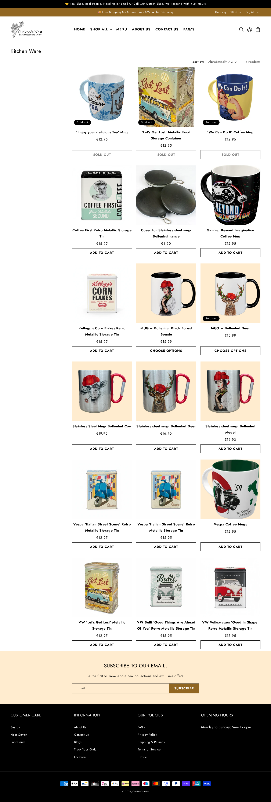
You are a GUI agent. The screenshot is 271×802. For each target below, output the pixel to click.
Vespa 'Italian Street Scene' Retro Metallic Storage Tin (102, 527)
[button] (101, 29)
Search (15, 727)
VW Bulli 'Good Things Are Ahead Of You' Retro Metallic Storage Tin (166, 625)
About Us (80, 727)
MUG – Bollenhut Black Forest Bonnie (166, 331)
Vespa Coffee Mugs (230, 524)
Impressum (18, 742)
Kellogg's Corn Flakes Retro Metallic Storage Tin (102, 331)
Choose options (166, 350)
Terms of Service (149, 749)
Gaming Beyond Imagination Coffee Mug (230, 233)
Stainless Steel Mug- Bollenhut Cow (101, 426)
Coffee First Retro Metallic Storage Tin (101, 233)
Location (80, 757)
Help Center (19, 734)
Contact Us (81, 734)
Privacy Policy (147, 734)
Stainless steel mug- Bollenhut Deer (166, 426)
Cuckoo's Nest (141, 791)
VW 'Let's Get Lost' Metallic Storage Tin (102, 625)
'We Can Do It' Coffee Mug (230, 132)
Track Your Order (86, 749)
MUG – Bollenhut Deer (230, 328)
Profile (142, 757)
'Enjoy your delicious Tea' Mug (102, 132)
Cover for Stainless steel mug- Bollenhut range (166, 233)
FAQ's (142, 727)
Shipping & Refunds (151, 742)
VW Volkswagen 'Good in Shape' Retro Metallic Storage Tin (230, 625)
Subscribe (184, 688)
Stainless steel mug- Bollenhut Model (230, 429)
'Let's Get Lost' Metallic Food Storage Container (166, 135)
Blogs (78, 742)
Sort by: (198, 62)
